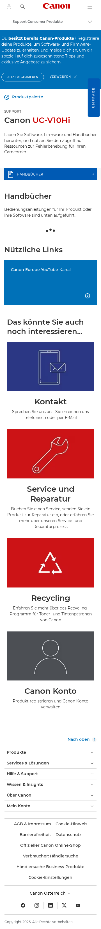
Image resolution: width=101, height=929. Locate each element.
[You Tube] (78, 905)
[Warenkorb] (8, 6)
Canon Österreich (48, 893)
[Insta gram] (37, 905)
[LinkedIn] (50, 905)
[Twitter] (64, 905)
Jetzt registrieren (22, 77)
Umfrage (93, 97)
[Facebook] (23, 905)
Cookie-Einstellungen (50, 877)
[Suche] (22, 6)
